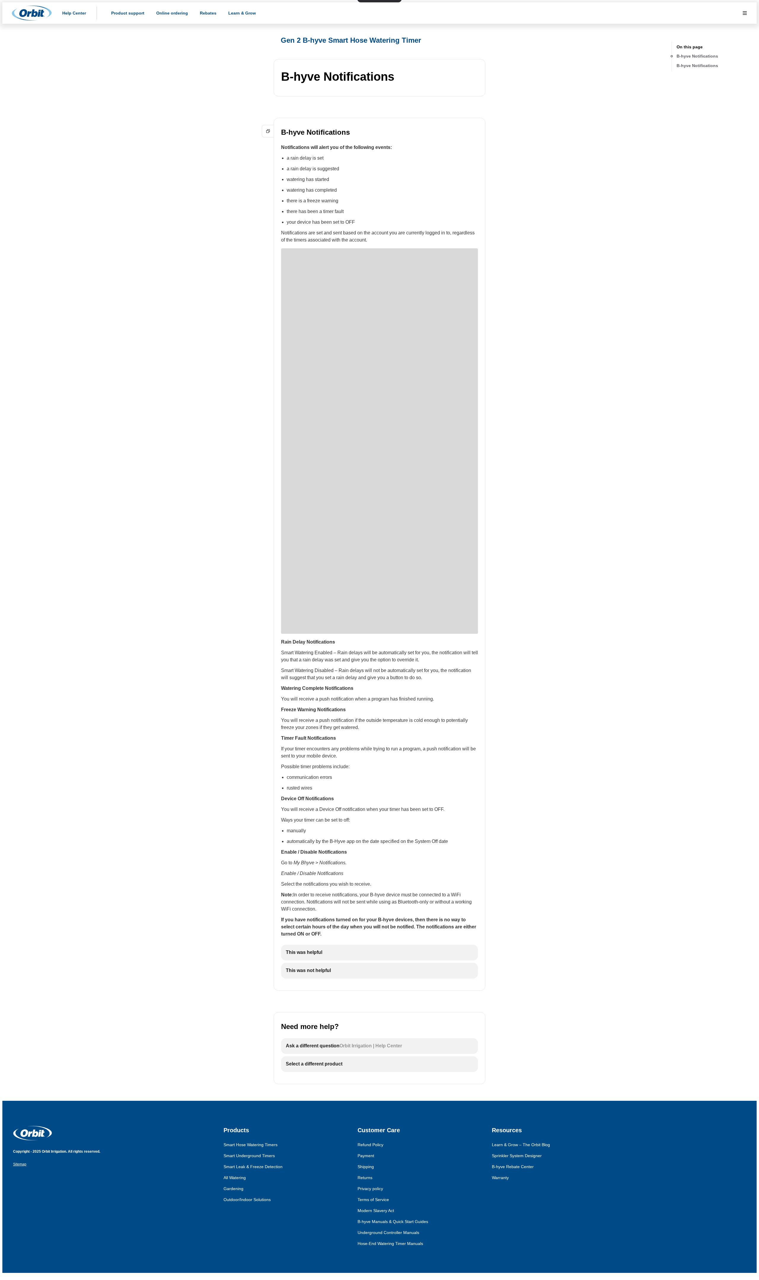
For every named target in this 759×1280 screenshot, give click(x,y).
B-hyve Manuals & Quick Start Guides (393, 1221)
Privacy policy (370, 1188)
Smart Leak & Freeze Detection (253, 1166)
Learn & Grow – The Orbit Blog (521, 1144)
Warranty (500, 1177)
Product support (127, 13)
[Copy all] (268, 131)
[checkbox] (379, 952)
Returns (365, 1177)
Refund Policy (370, 1144)
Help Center (74, 13)
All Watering (235, 1177)
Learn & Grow (242, 13)
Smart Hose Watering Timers (251, 1144)
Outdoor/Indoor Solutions (247, 1199)
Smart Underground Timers (249, 1155)
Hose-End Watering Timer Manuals (390, 1243)
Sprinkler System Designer (517, 1155)
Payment (366, 1155)
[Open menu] (745, 13)
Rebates (208, 13)
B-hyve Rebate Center (513, 1166)
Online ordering (172, 13)
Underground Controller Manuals (388, 1232)
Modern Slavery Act (376, 1210)
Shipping (366, 1166)
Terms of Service (373, 1199)
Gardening (233, 1188)
